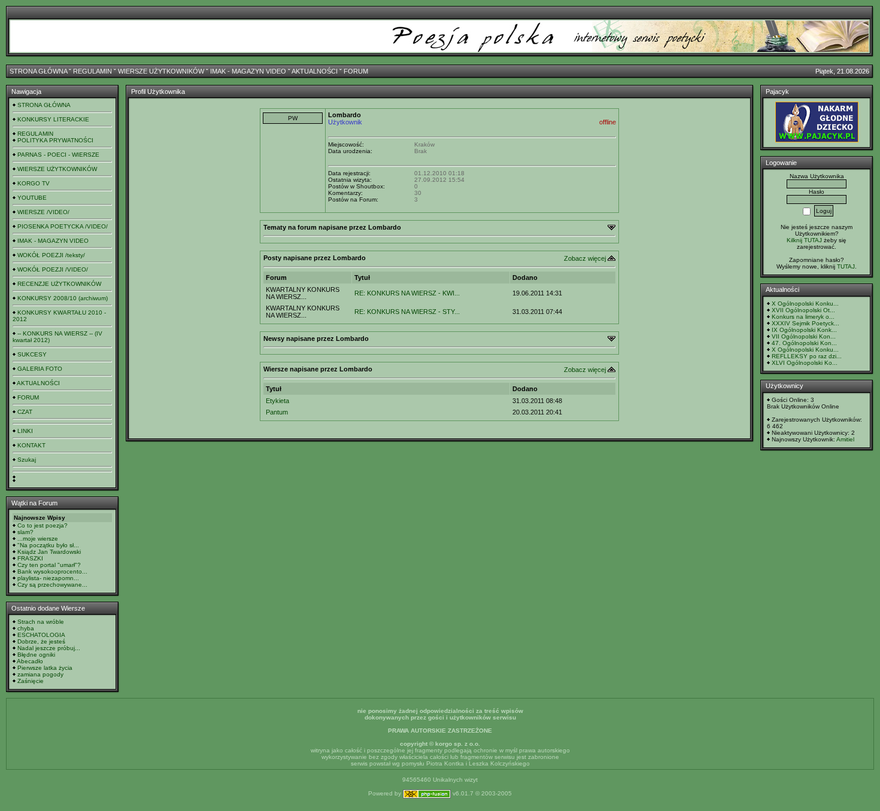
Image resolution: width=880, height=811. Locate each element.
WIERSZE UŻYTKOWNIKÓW (161, 71)
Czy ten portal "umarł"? (49, 565)
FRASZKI (30, 558)
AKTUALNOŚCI (315, 71)
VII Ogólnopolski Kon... (804, 336)
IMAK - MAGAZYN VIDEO (248, 71)
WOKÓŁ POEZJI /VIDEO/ (52, 269)
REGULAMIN (92, 71)
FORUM (356, 71)
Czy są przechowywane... (52, 584)
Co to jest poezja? (42, 525)
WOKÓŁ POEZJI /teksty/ (51, 255)
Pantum (277, 412)
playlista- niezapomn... (48, 578)
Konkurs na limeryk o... (803, 316)
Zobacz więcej (585, 258)
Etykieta (277, 400)
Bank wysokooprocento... (52, 571)
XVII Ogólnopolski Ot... (803, 310)
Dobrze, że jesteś (41, 641)
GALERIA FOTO (39, 368)
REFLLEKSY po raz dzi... (807, 356)
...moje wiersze (37, 538)
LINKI (25, 431)
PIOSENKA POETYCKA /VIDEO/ (62, 226)
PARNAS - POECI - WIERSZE (58, 154)
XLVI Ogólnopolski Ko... (804, 362)
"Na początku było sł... (48, 545)
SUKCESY (32, 354)
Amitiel (845, 439)
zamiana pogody (40, 674)
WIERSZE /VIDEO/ (43, 212)
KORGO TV (33, 183)
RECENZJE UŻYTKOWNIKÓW (59, 284)
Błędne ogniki (36, 654)
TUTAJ (846, 266)
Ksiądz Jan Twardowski (49, 551)
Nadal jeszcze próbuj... (48, 648)
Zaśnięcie (30, 681)
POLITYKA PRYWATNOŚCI (55, 140)
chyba (25, 628)
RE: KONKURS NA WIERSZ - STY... (407, 311)
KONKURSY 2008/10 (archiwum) (62, 298)
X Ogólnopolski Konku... (805, 303)
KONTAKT (31, 445)
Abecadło (30, 661)
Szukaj (26, 459)
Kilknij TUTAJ (804, 240)
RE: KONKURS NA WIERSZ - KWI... (407, 293)
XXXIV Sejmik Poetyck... (805, 323)
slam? (25, 532)
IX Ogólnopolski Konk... (804, 330)
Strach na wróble (40, 621)
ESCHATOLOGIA (41, 635)
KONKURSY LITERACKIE (53, 119)
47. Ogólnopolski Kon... (804, 343)
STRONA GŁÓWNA (38, 71)
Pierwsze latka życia (44, 667)
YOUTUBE (32, 197)
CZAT (24, 411)
